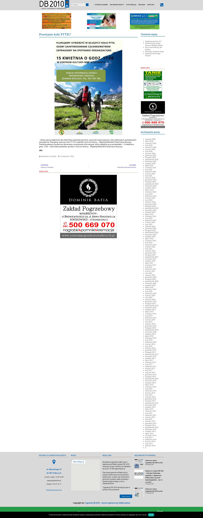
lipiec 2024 (149, 190)
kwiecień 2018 (150, 342)
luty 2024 (148, 200)
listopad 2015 (150, 401)
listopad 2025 (150, 157)
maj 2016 (148, 389)
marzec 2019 (150, 320)
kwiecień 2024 (150, 196)
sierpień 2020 (150, 285)
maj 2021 (148, 267)
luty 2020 (148, 297)
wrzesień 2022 (150, 234)
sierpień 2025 (150, 163)
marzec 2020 (150, 295)
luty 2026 (148, 151)
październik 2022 (151, 232)
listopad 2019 (150, 303)
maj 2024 (148, 194)
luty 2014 (148, 443)
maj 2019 (148, 316)
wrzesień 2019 (150, 307)
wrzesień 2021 (150, 259)
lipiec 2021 (149, 263)
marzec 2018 (150, 344)
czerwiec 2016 (150, 387)
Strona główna (101, 5)
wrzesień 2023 (150, 210)
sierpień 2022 (150, 236)
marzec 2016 (150, 393)
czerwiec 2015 (150, 411)
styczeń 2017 (150, 372)
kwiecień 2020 (150, 293)
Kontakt (151, 5)
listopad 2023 (150, 206)
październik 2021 (151, 257)
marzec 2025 (150, 174)
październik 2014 (151, 427)
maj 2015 (148, 413)
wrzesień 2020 (150, 283)
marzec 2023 (150, 222)
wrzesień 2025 (150, 161)
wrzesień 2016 (150, 380)
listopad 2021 (150, 255)
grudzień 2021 (150, 253)
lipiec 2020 (149, 287)
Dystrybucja (131, 5)
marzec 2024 (150, 198)
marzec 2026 (150, 149)
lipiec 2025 (149, 165)
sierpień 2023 (150, 212)
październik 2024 (151, 184)
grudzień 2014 (150, 423)
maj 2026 (148, 145)
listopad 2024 (150, 182)
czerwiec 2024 (150, 192)
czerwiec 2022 (150, 240)
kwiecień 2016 (150, 391)
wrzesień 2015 (150, 405)
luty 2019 (148, 322)
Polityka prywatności (54, 490)
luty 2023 (148, 224)
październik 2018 (151, 330)
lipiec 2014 (149, 433)
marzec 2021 (150, 271)
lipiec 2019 (149, 311)
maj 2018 (148, 340)
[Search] (87, 4)
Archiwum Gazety (117, 5)
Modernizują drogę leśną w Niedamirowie (154, 44)
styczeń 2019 (150, 324)
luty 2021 (148, 273)
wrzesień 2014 (150, 429)
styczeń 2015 (150, 421)
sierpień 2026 (150, 139)
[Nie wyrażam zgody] (200, 515)
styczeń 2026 (150, 153)
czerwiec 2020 (150, 289)
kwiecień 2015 (150, 415)
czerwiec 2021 (150, 265)
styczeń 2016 (150, 397)
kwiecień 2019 (150, 318)
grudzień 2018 (150, 326)
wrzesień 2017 (150, 356)
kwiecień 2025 (150, 171)
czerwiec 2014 (150, 435)
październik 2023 (151, 208)
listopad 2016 (150, 376)
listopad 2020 (150, 279)
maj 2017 (148, 364)
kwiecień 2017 (150, 366)
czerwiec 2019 (150, 314)
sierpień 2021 (150, 261)
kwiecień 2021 (150, 269)
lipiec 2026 (149, 141)
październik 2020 (151, 281)
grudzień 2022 (150, 228)
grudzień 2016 (150, 374)
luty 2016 (148, 395)
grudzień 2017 (150, 350)
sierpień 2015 (150, 407)
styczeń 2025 (150, 178)
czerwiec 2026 (150, 143)
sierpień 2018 (150, 334)
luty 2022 (148, 249)
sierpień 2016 (150, 383)
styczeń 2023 (150, 226)
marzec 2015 (150, 417)
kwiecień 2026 (150, 147)
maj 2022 (148, 242)
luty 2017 (148, 370)
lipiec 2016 (149, 385)
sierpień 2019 (150, 309)
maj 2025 (148, 169)
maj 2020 (148, 291)
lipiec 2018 (149, 336)
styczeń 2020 (150, 299)
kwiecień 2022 (150, 245)
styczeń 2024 (150, 202)
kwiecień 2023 (150, 220)
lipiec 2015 (149, 409)
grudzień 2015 (150, 399)
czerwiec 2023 (150, 216)
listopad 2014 (150, 425)
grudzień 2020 (150, 277)
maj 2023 (148, 218)
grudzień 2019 (150, 301)
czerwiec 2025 (150, 167)
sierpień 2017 (150, 358)
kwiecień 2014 (150, 439)
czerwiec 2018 (150, 338)
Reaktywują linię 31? (153, 41)
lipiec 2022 (149, 238)
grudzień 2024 (150, 180)
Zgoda (151, 515)
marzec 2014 (150, 441)
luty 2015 (148, 419)
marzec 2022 (150, 247)
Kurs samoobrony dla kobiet (153, 48)
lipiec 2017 (149, 360)
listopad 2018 (150, 328)
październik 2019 (151, 305)
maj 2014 (148, 437)
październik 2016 (151, 378)
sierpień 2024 (150, 188)
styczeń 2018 (150, 348)
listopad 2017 (150, 352)
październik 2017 (151, 354)
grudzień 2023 (150, 204)
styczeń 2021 (150, 275)
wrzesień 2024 (150, 186)
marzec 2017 (150, 368)
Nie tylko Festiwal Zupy (154, 51)
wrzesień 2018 (150, 332)
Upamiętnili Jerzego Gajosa (152, 54)
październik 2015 (151, 403)
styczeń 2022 (150, 251)
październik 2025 (151, 159)
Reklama (141, 5)
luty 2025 (148, 176)
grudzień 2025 (150, 155)
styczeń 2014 (150, 445)
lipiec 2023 (149, 214)
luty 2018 (148, 346)
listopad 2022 (150, 230)
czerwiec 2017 (150, 362)
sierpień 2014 (150, 431)
